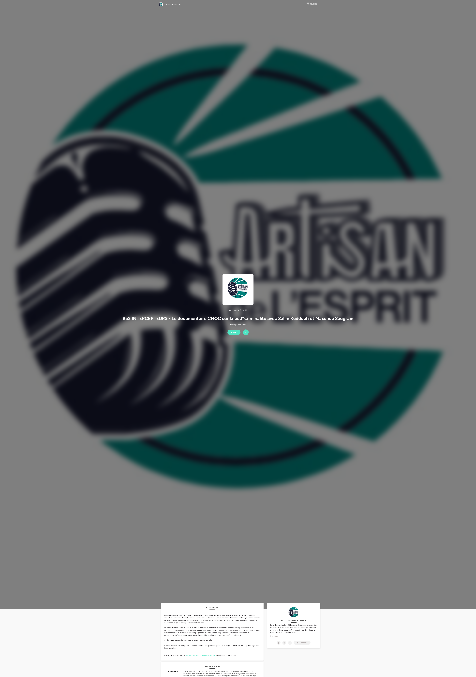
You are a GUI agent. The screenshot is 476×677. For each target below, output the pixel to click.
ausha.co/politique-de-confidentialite (201, 655)
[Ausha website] (312, 3)
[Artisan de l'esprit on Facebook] (279, 643)
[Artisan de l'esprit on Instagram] (284, 643)
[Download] (246, 332)
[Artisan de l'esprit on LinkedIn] (290, 643)
